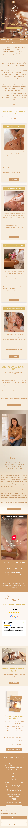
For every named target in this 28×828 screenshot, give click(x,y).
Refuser (14, 821)
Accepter (14, 817)
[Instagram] (26, 33)
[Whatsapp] (26, 36)
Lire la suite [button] (6, 634)
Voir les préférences (14, 824)
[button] (26, 808)
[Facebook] (26, 29)
